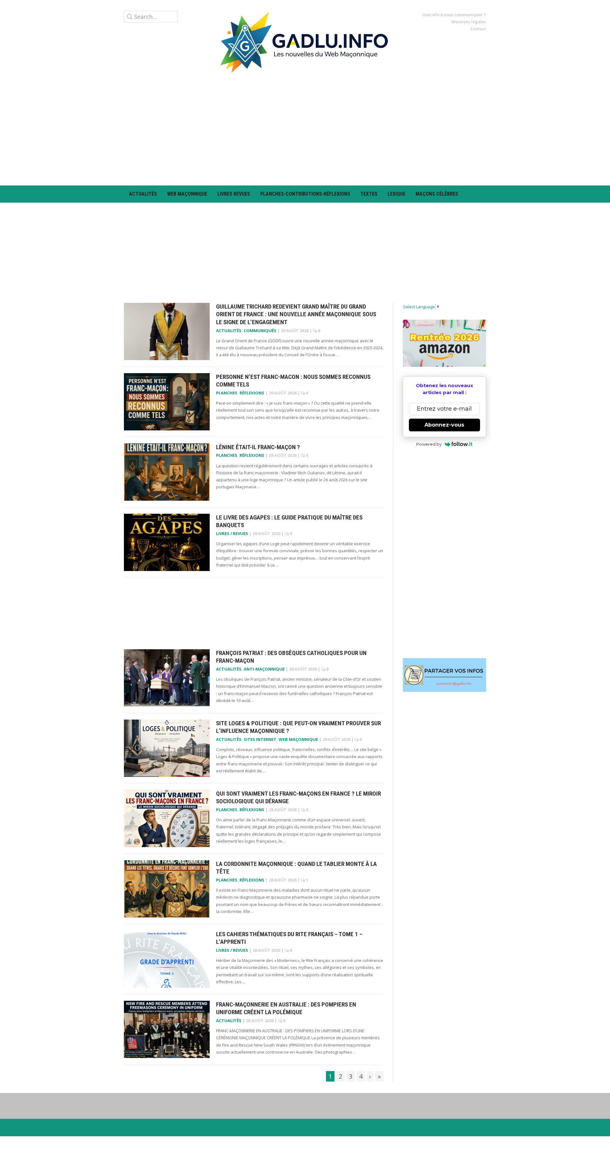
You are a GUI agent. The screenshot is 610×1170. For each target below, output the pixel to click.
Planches (226, 393)
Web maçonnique (187, 194)
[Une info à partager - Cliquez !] (444, 675)
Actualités (143, 194)
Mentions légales (468, 21)
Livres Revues (233, 194)
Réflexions (252, 393)
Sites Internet (260, 739)
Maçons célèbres (437, 194)
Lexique (396, 194)
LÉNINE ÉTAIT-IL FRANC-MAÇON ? (258, 447)
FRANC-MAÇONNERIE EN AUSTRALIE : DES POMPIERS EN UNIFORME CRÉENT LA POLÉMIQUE (286, 1008)
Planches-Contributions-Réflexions (305, 194)
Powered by (429, 444)
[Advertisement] (305, 129)
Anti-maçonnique (264, 669)
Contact (478, 28)
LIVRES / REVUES (232, 533)
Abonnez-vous (444, 425)
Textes (368, 194)
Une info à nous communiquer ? (454, 14)
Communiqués (260, 330)
